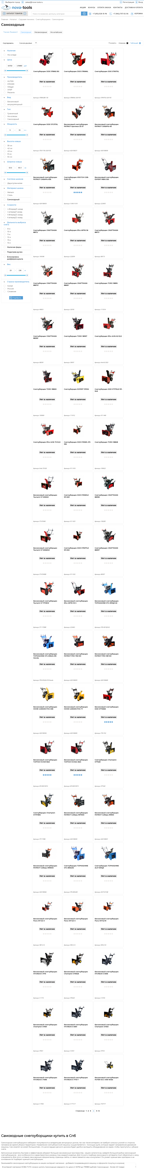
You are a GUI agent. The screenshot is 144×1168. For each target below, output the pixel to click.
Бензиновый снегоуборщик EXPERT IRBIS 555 (107, 178)
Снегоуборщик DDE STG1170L (45, 124)
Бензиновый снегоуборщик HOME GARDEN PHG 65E (45, 708)
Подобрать (17, 298)
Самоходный (13, 119)
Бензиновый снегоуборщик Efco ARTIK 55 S (76, 602)
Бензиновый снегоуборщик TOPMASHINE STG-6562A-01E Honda (45, 656)
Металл (10, 192)
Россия (10, 289)
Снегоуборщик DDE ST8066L (76, 71)
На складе (11, 55)
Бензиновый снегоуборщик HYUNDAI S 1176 (45, 973)
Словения (11, 291)
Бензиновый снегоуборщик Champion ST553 (107, 1026)
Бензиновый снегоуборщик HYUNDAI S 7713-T (76, 1079)
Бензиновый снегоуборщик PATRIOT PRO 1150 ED (76, 655)
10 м (9, 231)
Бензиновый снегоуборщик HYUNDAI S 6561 (76, 1026)
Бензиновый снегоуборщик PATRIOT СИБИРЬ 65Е (45, 178)
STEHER (10, 84)
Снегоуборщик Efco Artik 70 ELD (47, 442)
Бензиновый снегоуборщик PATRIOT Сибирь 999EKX (45, 867)
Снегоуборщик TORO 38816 (106, 283)
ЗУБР (9, 90)
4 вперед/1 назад (14, 212)
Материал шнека (15, 188)
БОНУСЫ (91, 8)
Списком (122, 43)
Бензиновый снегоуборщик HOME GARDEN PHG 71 (76, 708)
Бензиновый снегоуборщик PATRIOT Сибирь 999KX (107, 814)
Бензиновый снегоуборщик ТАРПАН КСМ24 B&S (76, 761)
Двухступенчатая (14, 183)
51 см (9, 154)
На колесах (12, 116)
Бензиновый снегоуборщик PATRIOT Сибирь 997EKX (76, 814)
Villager (10, 87)
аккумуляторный (14, 104)
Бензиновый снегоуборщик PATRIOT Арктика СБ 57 (76, 125)
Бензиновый (13, 102)
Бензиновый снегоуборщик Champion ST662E (76, 973)
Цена (9, 60)
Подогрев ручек (14, 252)
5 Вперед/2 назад (15, 215)
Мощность (12, 124)
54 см (9, 157)
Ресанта (11, 92)
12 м (9, 237)
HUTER (10, 81)
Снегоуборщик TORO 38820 (44, 389)
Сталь (9, 195)
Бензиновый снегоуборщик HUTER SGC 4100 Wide (107, 1079)
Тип (9, 109)
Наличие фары (14, 247)
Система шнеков (15, 179)
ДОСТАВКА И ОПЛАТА (134, 8)
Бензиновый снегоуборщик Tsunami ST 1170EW (45, 602)
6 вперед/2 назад (14, 217)
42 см (9, 148)
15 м (9, 243)
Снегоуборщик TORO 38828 (106, 442)
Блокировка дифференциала (15, 258)
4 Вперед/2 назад (15, 209)
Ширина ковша (14, 162)
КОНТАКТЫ (118, 8)
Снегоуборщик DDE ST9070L (107, 71)
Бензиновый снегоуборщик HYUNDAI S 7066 (45, 1079)
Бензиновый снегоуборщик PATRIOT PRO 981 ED (107, 655)
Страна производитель (18, 282)
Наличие (11, 51)
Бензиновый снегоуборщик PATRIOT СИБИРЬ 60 (107, 125)
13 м (9, 240)
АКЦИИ (83, 8)
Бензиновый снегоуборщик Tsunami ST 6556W (45, 496)
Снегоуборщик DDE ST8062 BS (46, 71)
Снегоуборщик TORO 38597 (75, 336)
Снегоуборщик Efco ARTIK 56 (76, 230)
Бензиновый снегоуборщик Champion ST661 (45, 1026)
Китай (10, 286)
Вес (9, 264)
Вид (9, 97)
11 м (8, 234)
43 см (9, 151)
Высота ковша (14, 141)
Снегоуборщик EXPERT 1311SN (76, 389)
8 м (8, 229)
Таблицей (134, 43)
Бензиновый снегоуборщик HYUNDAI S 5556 (107, 973)
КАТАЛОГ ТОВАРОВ (14, 13)
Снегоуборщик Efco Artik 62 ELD (108, 336)
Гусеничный (12, 113)
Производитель (14, 77)
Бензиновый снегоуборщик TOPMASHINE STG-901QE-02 (107, 602)
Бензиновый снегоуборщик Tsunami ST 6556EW (45, 549)
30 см (9, 145)
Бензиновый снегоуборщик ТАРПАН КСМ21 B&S (45, 761)
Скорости (11, 205)
